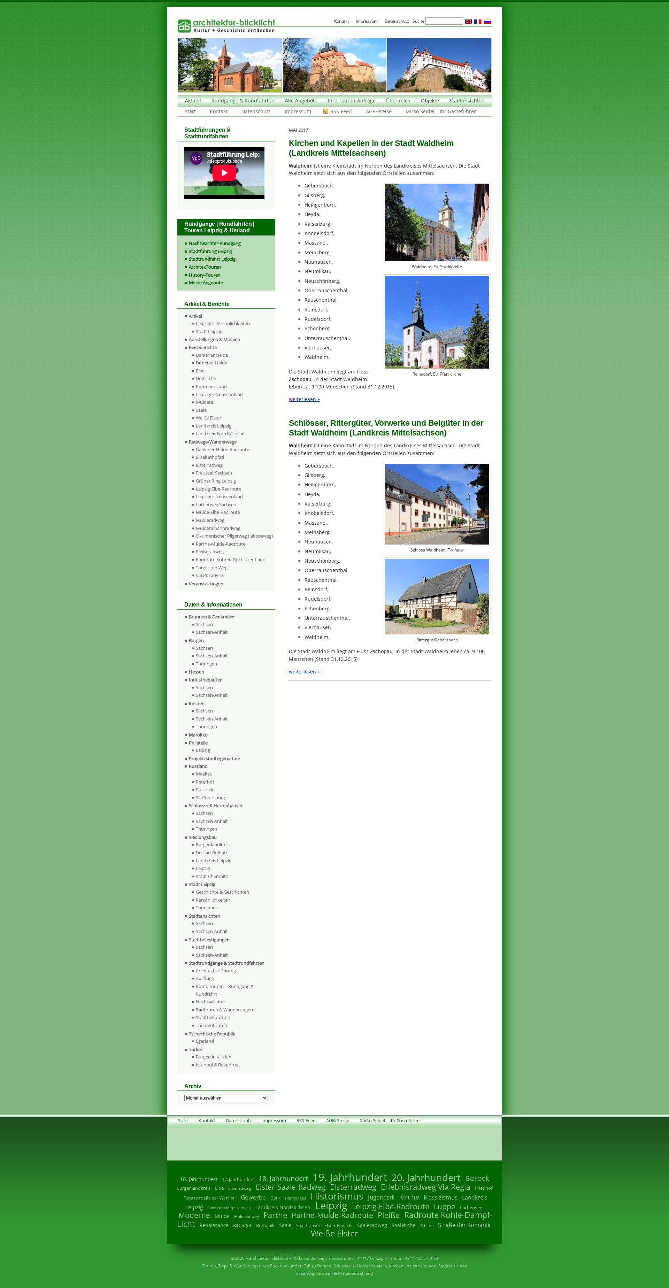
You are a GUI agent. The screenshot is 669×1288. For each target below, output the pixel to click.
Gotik (275, 1198)
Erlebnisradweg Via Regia (425, 1186)
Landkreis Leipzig (213, 426)
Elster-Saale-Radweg (290, 1187)
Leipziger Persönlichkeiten (223, 323)
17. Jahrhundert (238, 1179)
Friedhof (483, 1188)
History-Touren (205, 275)
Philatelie (198, 743)
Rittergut (242, 1225)
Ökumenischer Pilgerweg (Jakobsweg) (234, 536)
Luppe (444, 1206)
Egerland (205, 1041)
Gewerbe (253, 1197)
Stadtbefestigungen (209, 939)
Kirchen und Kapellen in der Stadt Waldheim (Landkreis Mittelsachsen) (371, 148)
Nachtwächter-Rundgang (215, 243)
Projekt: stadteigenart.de (214, 758)
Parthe (275, 1215)
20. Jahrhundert (426, 1177)
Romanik (265, 1225)
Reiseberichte (203, 347)
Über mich (398, 100)
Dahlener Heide (212, 355)
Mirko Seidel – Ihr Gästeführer (441, 111)
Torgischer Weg (212, 567)
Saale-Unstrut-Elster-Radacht (324, 1225)
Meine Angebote (206, 282)
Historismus (336, 1195)
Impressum (298, 111)
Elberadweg (239, 1188)
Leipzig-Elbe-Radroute (218, 489)
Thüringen (206, 664)
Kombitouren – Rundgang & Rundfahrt (225, 990)
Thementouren (211, 1025)
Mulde (222, 1216)
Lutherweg (471, 1208)
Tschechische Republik (212, 1034)
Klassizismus (440, 1197)
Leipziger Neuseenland (219, 394)
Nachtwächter (210, 1001)
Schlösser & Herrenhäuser (216, 805)
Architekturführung (216, 970)
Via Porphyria (210, 575)
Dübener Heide (211, 363)
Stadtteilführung (213, 1017)
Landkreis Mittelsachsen (229, 1207)
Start (190, 111)
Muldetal (205, 402)
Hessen (196, 672)
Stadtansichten (467, 100)
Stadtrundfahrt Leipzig (212, 259)
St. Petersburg (210, 797)
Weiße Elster (208, 418)
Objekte (430, 100)
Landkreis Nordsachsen (220, 433)
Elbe (200, 371)
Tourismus (207, 907)
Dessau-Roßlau (211, 852)
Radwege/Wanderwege (213, 442)
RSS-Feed (341, 111)
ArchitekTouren (205, 267)
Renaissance (214, 1225)
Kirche (409, 1197)
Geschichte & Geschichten (222, 892)
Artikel (195, 316)
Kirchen (197, 703)
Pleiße (389, 1215)
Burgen (196, 640)
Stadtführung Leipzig (210, 251)
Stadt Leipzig (209, 331)
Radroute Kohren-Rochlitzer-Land (231, 559)
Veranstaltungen (206, 583)
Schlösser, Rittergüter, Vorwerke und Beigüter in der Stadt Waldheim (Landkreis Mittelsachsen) (386, 427)
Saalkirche (404, 1225)
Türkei (195, 1049)
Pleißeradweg (210, 551)
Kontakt (219, 111)
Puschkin (205, 789)
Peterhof (205, 782)
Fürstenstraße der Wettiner (210, 1198)
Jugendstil (381, 1197)
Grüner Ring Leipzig (216, 481)
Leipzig (203, 750)
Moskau (204, 774)
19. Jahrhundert (350, 1177)
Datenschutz (256, 111)
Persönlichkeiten (213, 900)
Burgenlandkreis (213, 844)
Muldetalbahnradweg (218, 528)
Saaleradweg (372, 1225)
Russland (198, 766)
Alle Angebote (301, 100)
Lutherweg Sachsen (216, 504)
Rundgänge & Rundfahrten (243, 100)
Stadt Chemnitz (212, 876)
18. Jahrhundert (283, 1178)
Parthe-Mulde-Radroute (220, 544)
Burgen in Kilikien (213, 1057)
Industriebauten (206, 680)
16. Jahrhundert (198, 1178)
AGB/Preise (379, 111)
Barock (477, 1178)
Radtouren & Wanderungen (224, 1010)
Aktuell (193, 100)
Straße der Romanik (464, 1225)
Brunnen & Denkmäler (212, 617)
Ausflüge (205, 978)
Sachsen (204, 624)
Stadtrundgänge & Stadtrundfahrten (226, 963)
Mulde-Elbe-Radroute (218, 512)
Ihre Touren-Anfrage (352, 100)
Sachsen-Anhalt (212, 632)
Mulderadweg (210, 520)
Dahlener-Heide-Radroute (222, 449)
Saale (201, 410)
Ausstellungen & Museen (214, 339)
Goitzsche (206, 378)
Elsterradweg (209, 465)
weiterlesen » (304, 399)
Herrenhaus (295, 1198)
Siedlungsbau (203, 837)
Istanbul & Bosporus (217, 1065)
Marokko (198, 735)
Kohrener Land (211, 386)
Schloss (426, 1225)
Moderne (194, 1215)
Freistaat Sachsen (214, 473)
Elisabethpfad (210, 457)
